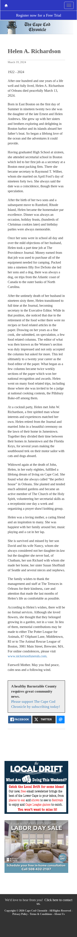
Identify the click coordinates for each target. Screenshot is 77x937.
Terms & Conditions (41, 914)
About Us (59, 914)
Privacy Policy (20, 914)
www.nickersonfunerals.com (27, 656)
